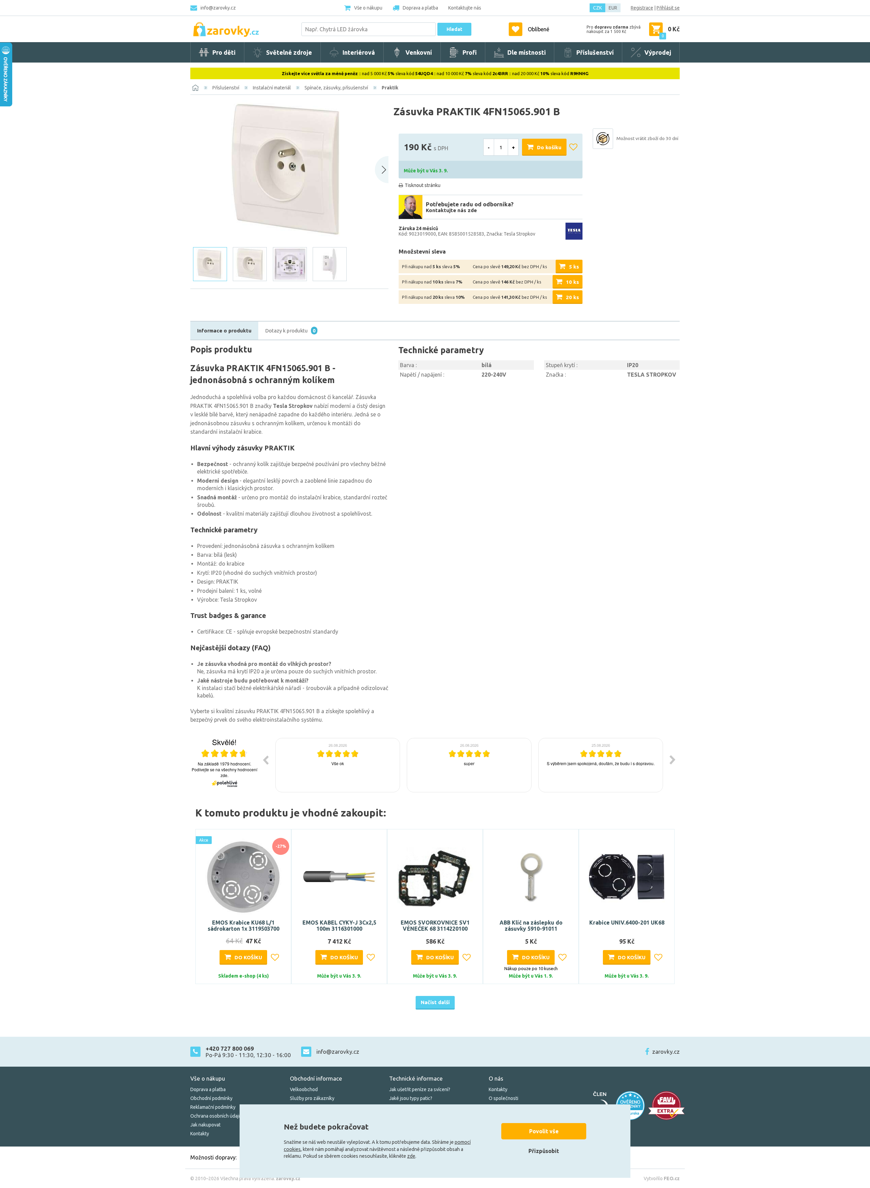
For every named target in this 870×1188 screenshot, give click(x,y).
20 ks (572, 297)
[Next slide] (381, 169)
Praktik (390, 87)
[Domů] (195, 87)
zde (411, 1156)
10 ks (572, 282)
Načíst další (435, 1002)
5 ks (574, 267)
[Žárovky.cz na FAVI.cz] (666, 1105)
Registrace (642, 8)
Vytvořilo (662, 1178)
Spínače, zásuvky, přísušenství (336, 87)
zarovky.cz (666, 1051)
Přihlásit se (668, 8)
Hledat (454, 29)
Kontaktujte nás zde (451, 210)
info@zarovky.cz (218, 8)
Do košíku (549, 147)
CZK (597, 8)
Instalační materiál (272, 87)
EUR (613, 8)
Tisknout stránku (422, 185)
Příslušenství (225, 87)
